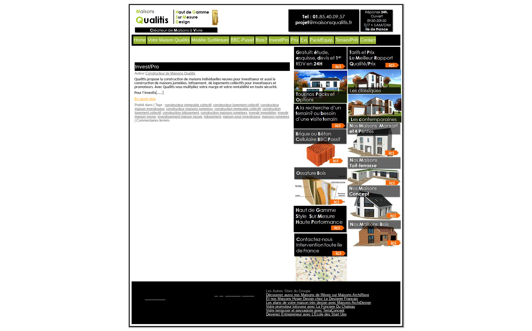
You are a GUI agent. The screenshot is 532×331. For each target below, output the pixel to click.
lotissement (212, 117)
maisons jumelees (275, 117)
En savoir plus (145, 99)
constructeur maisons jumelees (189, 109)
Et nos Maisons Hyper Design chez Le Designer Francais (312, 299)
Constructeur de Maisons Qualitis (170, 73)
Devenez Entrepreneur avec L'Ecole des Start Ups (306, 314)
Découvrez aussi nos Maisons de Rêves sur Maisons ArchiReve (317, 295)
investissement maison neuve (180, 117)
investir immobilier (262, 113)
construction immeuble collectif (237, 109)
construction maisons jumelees (224, 113)
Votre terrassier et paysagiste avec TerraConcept (305, 310)
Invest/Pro (147, 67)
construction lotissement (181, 113)
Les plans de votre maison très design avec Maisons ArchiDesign (318, 303)
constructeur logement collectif (236, 105)
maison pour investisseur (241, 117)
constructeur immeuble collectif (188, 105)
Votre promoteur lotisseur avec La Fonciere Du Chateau (310, 306)
